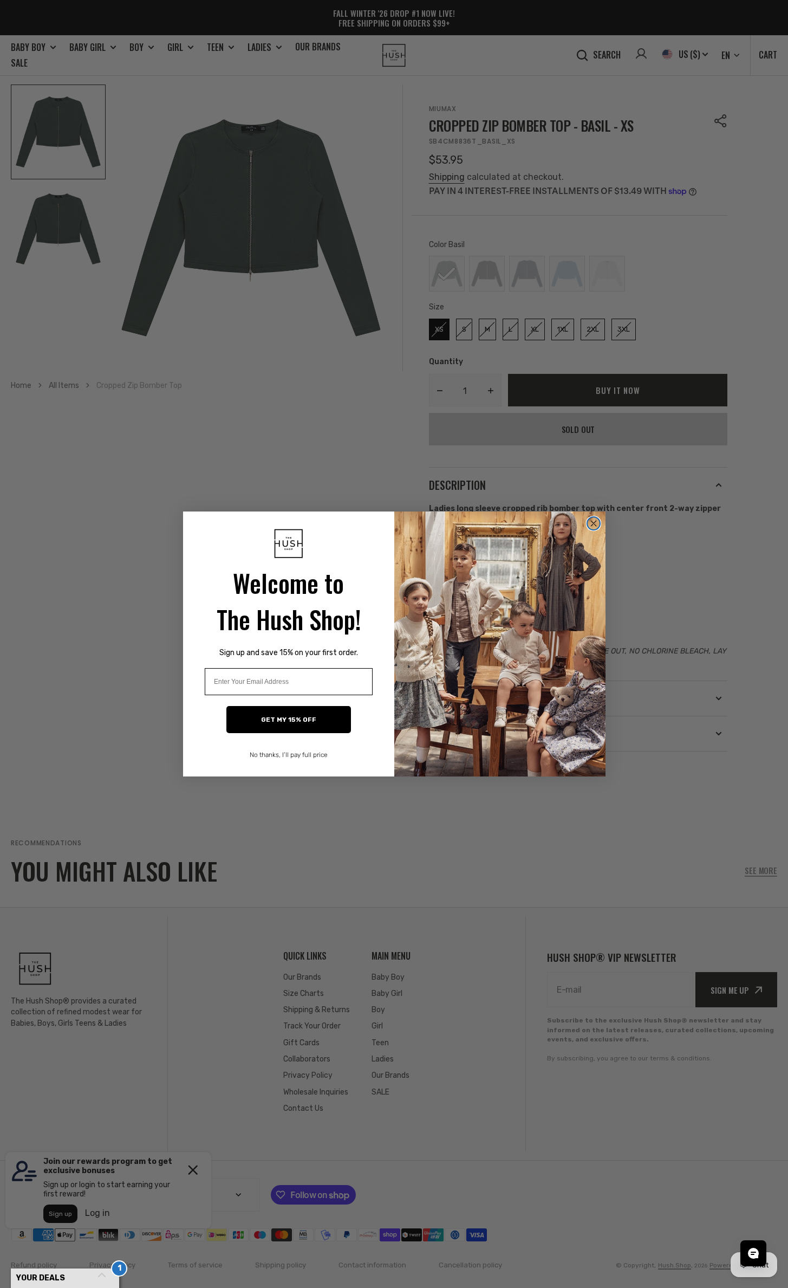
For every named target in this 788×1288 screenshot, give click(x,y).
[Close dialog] (593, 523)
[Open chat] (753, 1253)
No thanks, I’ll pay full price (289, 755)
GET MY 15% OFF (288, 719)
